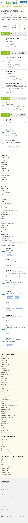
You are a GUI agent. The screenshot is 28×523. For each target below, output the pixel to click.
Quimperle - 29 (4, 229)
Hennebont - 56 (5, 199)
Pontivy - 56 (4, 160)
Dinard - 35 (4, 208)
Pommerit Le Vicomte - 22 (7, 240)
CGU (2, 491)
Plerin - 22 (3, 166)
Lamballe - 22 (4, 168)
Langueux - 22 (4, 234)
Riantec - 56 (4, 212)
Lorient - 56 (4, 179)
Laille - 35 (3, 201)
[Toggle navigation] (2, 2)
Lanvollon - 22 (4, 197)
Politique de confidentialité (7, 496)
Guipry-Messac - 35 (6, 203)
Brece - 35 (3, 182)
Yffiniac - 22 (4, 195)
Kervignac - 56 (4, 188)
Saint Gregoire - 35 (5, 214)
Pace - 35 (3, 227)
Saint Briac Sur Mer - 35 (7, 236)
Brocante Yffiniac (14, 26)
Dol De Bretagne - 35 (6, 192)
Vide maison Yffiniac (23, 26)
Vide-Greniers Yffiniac (5, 26)
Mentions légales (4, 489)
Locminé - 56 (4, 225)
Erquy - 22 (3, 190)
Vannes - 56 (4, 173)
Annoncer (24, 2)
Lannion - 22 (4, 162)
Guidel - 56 (3, 186)
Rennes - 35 (4, 155)
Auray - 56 (3, 177)
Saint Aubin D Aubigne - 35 (8, 221)
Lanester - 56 (4, 184)
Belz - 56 (3, 219)
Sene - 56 (3, 216)
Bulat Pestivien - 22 (6, 175)
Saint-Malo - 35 (5, 164)
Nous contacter (4, 509)
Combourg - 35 (5, 238)
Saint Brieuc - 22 (5, 157)
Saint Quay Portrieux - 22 (7, 223)
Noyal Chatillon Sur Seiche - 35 (9, 210)
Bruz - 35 (3, 205)
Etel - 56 (3, 232)
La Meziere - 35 (5, 171)
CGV (2, 494)
